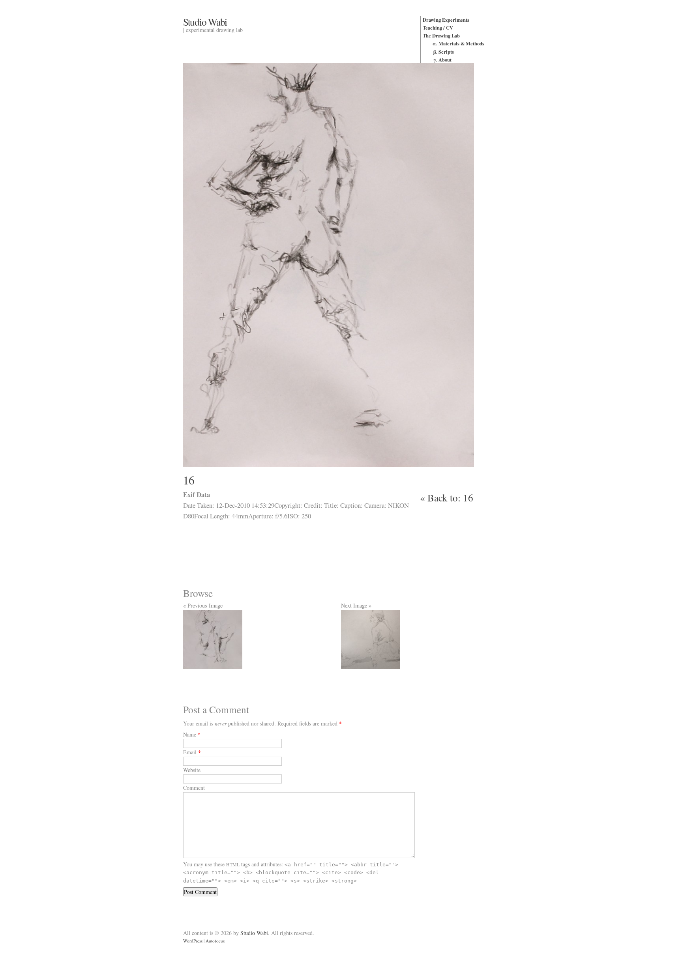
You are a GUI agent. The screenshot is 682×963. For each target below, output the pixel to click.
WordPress (192, 941)
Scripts (446, 51)
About (445, 59)
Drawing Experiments (446, 19)
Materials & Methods (461, 43)
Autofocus (215, 941)
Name (189, 734)
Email (190, 752)
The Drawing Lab (441, 35)
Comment (194, 787)
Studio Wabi (205, 21)
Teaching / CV (438, 27)
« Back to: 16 (446, 497)
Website (191, 770)
